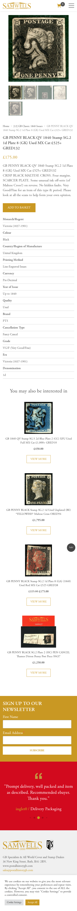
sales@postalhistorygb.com (18, 870)
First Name (10, 717)
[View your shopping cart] (59, 5)
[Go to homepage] (17, 6)
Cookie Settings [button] (14, 902)
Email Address (13, 733)
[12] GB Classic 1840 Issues (28, 126)
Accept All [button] (32, 902)
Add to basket (19, 208)
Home (6, 126)
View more (38, 459)
